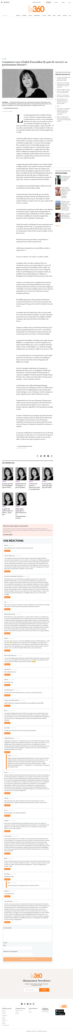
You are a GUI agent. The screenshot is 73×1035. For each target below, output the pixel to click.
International (37, 15)
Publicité (17, 1012)
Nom (4, 945)
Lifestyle (65, 15)
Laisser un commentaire (27, 959)
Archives (17, 1013)
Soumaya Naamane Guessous (11, 108)
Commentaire (7, 928)
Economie (24, 15)
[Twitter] (25, 1004)
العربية (69, 2)
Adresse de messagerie (10, 951)
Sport (54, 15)
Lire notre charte (7, 534)
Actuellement (4, 15)
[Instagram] (33, 1004)
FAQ (29, 1010)
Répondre (7, 550)
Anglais (63, 2)
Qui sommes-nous (19, 1010)
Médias (49, 15)
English (56, 2)
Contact (30, 1012)
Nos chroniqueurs (5, 1025)
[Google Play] (60, 1013)
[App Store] (59, 1010)
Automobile (4, 1020)
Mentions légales (45, 1011)
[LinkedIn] (30, 1004)
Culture (44, 15)
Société (30, 15)
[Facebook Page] (22, 1004)
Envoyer (44, 989)
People (59, 15)
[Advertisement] (36, 35)
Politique (18, 15)
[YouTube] (28, 1004)
